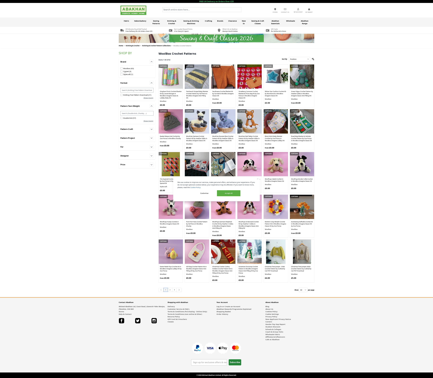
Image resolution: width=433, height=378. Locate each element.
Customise (204, 193)
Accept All (229, 193)
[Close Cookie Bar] (257, 179)
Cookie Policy (195, 187)
